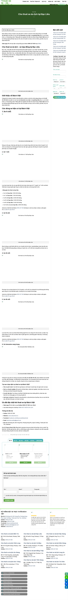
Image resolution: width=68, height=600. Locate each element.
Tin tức (64, 1)
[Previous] (3, 455)
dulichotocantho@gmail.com (11, 524)
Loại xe (61, 79)
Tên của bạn (56, 69)
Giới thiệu (57, 1)
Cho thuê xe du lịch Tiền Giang (33, 560)
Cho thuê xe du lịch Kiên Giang (56, 543)
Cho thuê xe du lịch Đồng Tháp (34, 550)
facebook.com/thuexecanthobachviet (18, 418)
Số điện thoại (56, 74)
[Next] (48, 455)
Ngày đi (55, 91)
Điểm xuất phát (55, 85)
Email (20, 489)
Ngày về (62, 91)
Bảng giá (50, 1)
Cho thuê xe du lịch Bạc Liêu (33, 534)
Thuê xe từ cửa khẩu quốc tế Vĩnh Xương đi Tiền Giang (59, 42)
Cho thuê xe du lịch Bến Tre (10, 534)
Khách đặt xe (54, 4)
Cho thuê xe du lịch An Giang (10, 552)
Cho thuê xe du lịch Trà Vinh (55, 561)
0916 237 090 (20, 208)
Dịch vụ (44, 1)
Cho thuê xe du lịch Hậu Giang (56, 534)
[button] (66, 4)
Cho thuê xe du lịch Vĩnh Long (10, 543)
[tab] (10, 440)
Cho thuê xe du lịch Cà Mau (32, 543)
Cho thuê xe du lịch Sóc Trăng (10, 561)
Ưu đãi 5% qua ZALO (9, 209)
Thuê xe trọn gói (35, 1)
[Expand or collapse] (33, 30)
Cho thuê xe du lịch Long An (55, 552)
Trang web (36, 489)
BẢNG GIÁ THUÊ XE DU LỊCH (26, 407)
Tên (5, 489)
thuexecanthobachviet (12, 523)
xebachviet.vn (9, 526)
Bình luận (6, 477)
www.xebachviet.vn (13, 415)
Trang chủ (25, 1)
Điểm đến (62, 85)
